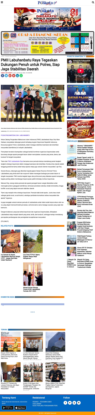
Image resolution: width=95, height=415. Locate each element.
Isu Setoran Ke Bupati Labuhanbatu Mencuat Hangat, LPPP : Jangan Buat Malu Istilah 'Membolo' (10, 257)
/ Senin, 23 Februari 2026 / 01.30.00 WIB (22, 72)
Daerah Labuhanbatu (10, 56)
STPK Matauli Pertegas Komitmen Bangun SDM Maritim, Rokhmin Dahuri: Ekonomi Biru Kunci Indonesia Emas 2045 (85, 201)
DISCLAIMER (37, 404)
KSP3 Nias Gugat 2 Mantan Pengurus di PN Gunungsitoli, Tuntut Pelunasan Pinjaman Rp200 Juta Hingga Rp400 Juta (85, 187)
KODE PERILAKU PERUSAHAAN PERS (45, 406)
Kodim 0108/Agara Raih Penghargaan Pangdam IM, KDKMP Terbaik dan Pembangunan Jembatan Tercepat (32, 386)
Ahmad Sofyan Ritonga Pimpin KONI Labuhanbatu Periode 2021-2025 (31, 289)
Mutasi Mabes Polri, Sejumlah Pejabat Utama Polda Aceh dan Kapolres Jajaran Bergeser (55, 386)
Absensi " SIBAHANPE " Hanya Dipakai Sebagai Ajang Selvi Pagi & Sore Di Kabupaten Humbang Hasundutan (85, 149)
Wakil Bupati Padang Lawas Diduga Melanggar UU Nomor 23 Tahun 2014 (84, 239)
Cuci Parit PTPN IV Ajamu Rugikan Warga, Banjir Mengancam (31, 256)
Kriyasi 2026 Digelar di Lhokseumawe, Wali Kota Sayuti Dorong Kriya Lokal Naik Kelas (9, 355)
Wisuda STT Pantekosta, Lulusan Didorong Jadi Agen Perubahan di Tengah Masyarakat (10, 386)
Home (2, 56)
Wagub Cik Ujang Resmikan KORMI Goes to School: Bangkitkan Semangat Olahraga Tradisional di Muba (85, 263)
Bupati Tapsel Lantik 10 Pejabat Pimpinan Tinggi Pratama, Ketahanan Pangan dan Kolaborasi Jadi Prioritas (85, 161)
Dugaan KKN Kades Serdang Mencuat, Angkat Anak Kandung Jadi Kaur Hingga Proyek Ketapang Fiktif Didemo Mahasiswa (85, 227)
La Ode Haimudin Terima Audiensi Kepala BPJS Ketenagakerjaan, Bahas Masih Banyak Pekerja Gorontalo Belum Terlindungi (32, 356)
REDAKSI (36, 402)
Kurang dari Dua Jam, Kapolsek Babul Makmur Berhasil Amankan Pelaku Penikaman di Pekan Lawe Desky (85, 214)
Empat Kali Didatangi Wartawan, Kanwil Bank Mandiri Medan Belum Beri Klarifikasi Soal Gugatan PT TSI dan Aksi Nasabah (54, 356)
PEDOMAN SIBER (45, 402)
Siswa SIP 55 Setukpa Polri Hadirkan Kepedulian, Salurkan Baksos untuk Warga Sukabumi (84, 251)
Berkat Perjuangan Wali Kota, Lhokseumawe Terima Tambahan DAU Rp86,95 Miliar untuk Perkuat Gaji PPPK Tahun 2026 (85, 174)
